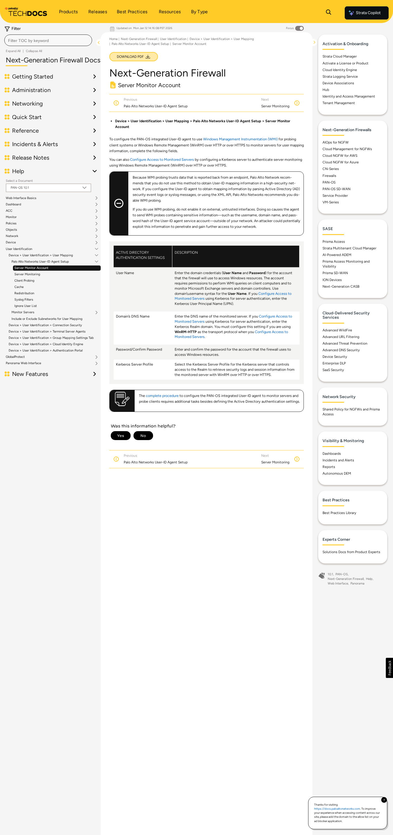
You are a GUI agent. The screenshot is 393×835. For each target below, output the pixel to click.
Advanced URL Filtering (341, 337)
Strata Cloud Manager (340, 56)
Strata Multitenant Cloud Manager (349, 248)
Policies (11, 223)
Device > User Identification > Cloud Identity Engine (46, 344)
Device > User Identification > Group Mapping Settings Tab (51, 338)
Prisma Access (334, 242)
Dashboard (13, 204)
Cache (19, 287)
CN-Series (331, 169)
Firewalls (329, 176)
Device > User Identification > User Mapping (41, 255)
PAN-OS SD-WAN (336, 189)
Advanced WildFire (337, 330)
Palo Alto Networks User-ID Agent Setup (40, 261)
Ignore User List (25, 306)
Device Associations (338, 83)
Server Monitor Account (31, 268)
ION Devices (332, 280)
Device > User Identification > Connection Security (45, 325)
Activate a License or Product (346, 63)
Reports (329, 467)
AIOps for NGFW (336, 142)
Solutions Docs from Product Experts (351, 552)
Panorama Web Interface (23, 363)
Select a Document (19, 181)
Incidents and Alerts (338, 460)
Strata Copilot (368, 12)
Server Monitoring (27, 274)
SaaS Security (333, 370)
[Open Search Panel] (328, 12)
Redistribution (24, 293)
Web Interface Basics (21, 198)
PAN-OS (329, 182)
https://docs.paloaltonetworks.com (337, 809)
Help (369, 579)
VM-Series (331, 202)
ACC (9, 211)
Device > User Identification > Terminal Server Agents (47, 331)
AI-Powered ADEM (337, 255)
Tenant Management (339, 103)
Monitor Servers (23, 312)
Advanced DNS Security (341, 350)
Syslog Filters (23, 299)
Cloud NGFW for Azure (341, 162)
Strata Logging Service (340, 76)
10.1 (330, 574)
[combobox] (48, 40)
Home (113, 39)
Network (12, 236)
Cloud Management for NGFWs (347, 149)
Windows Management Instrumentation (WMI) (240, 139)
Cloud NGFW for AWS (340, 156)
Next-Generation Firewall (139, 39)
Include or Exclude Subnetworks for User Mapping (47, 319)
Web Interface (338, 583)
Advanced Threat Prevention (345, 343)
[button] (389, 668)
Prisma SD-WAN (335, 273)
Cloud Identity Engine (340, 70)
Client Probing (24, 280)
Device (11, 242)
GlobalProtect (15, 357)
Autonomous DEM (337, 473)
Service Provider (335, 196)
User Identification (19, 249)
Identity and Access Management (349, 96)
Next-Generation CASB (341, 286)
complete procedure (162, 395)
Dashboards (332, 454)
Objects (11, 230)
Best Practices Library (339, 513)
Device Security (335, 357)
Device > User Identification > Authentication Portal (46, 350)
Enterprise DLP (334, 363)
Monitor (11, 217)
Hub (326, 90)
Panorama (357, 583)
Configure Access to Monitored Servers (162, 159)
